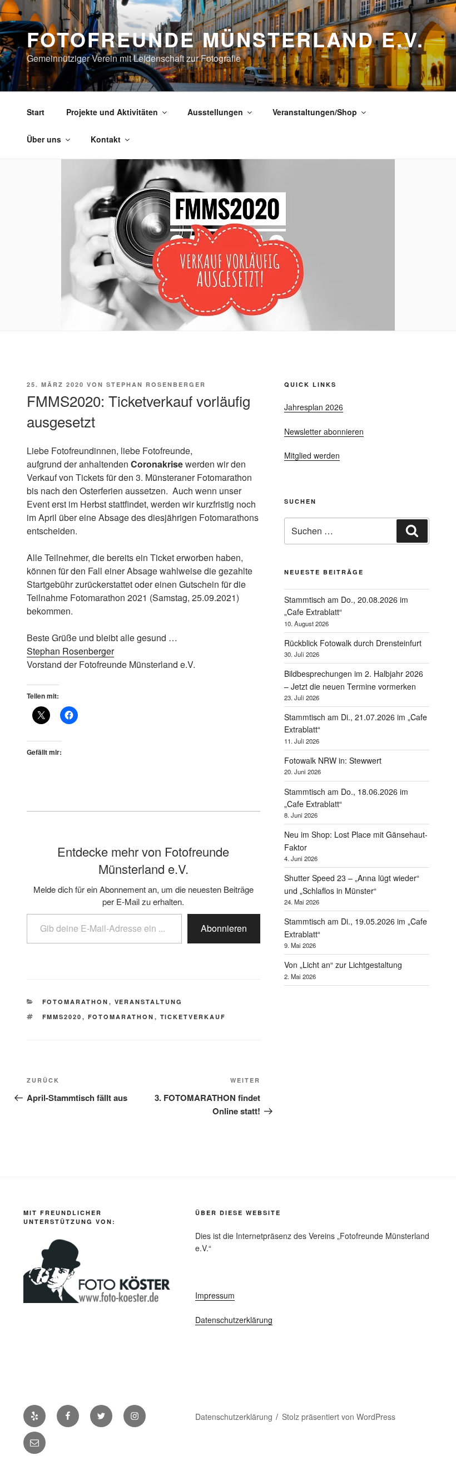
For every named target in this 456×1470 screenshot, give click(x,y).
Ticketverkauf (193, 1016)
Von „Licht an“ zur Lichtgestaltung (343, 964)
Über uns (44, 139)
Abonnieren (224, 928)
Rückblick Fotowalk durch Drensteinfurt (353, 642)
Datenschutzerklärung (233, 1319)
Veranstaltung (149, 1001)
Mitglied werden (312, 455)
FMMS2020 (62, 1016)
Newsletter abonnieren (324, 431)
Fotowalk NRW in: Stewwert (332, 760)
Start (35, 111)
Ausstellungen (215, 111)
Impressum (215, 1295)
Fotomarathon (75, 1001)
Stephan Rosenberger (156, 384)
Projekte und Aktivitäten (112, 111)
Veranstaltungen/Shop (314, 111)
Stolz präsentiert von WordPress (338, 1416)
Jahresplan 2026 (313, 406)
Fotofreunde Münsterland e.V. (225, 38)
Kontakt (106, 139)
